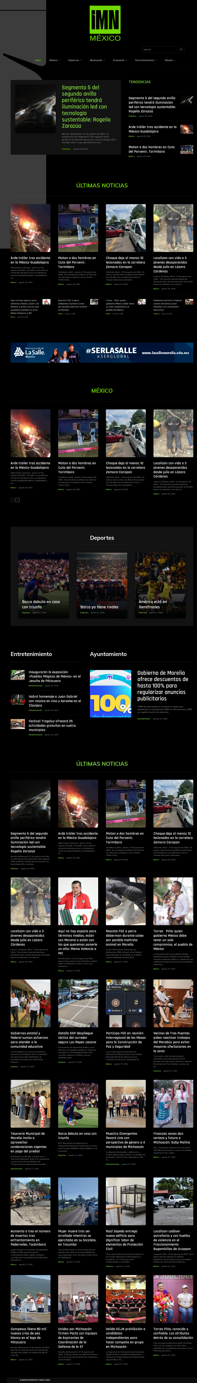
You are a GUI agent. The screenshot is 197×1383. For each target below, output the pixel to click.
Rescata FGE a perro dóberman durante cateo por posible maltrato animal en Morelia (72, 305)
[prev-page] (12, 500)
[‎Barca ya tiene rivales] (102, 585)
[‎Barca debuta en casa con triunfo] (43, 585)
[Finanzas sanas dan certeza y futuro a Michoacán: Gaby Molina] (173, 1104)
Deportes (26, 613)
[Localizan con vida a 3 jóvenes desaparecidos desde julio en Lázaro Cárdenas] (173, 228)
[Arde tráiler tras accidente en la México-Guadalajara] (186, 129)
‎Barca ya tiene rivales (99, 607)
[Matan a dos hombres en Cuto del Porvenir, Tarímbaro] (186, 149)
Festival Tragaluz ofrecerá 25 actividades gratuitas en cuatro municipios (52, 725)
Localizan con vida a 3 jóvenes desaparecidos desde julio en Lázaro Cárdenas (170, 264)
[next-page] (17, 500)
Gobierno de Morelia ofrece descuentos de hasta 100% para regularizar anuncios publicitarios (162, 685)
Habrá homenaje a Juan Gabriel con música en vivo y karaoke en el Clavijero (55, 701)
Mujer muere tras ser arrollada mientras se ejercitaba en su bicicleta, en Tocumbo (77, 1238)
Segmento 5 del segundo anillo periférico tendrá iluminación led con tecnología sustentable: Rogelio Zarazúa (86, 107)
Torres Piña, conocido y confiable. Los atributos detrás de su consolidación (173, 1333)
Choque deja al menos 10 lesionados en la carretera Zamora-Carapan (125, 262)
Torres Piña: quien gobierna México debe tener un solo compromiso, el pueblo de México (120, 305)
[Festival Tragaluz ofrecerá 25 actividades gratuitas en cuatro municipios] (18, 724)
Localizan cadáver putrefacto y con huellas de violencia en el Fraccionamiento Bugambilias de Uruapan (172, 1240)
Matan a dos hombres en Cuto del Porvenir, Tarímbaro (152, 149)
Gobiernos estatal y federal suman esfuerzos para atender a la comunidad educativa (167, 305)
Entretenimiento (35, 686)
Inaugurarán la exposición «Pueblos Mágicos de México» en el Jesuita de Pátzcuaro (55, 676)
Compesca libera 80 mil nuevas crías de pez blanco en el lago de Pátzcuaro (28, 1336)
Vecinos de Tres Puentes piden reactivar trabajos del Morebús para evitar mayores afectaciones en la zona (172, 1042)
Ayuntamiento (143, 718)
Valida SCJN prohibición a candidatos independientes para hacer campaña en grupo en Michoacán (125, 1338)
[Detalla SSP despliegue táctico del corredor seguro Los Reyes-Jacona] (78, 1003)
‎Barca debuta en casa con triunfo (41, 604)
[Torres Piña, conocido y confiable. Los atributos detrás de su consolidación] (173, 1299)
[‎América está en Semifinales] (160, 585)
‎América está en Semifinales (153, 604)
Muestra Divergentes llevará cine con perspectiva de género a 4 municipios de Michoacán (125, 1140)
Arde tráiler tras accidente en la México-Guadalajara (153, 129)
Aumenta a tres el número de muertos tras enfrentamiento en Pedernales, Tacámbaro (30, 1238)
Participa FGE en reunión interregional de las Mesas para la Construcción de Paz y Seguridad (126, 1040)
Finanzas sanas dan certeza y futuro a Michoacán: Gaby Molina (171, 1138)
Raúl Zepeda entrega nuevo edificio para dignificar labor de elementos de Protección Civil (124, 1240)
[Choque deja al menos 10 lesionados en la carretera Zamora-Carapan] (126, 228)
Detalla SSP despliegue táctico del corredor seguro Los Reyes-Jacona (77, 1037)
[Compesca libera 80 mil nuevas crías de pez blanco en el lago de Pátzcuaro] (30, 1299)
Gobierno (66, 149)
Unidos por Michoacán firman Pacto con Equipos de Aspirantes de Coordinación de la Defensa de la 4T (77, 1338)
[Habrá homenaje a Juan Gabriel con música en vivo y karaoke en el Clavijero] (18, 699)
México (132, 136)
